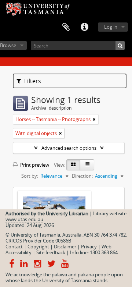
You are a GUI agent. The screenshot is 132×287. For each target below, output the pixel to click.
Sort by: (29, 176)
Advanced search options (68, 148)
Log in (110, 27)
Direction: (82, 176)
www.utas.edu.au (24, 219)
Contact (14, 246)
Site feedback (50, 252)
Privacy (89, 246)
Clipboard (66, 27)
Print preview (34, 165)
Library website (109, 213)
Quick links (84, 27)
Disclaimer (65, 246)
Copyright (38, 246)
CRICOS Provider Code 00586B (38, 240)
